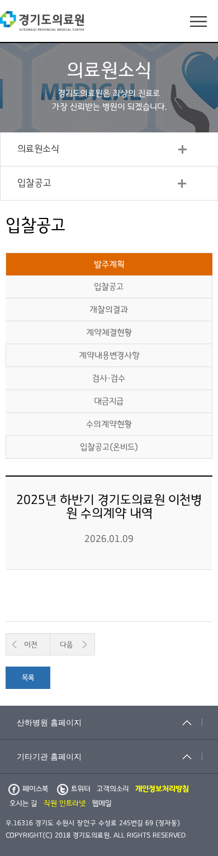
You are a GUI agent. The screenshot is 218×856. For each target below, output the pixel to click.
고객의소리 (113, 789)
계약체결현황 (109, 332)
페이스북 (35, 789)
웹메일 (102, 803)
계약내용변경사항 (109, 355)
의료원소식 (38, 149)
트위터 (81, 789)
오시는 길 (23, 803)
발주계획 (109, 264)
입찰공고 (34, 183)
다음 (66, 645)
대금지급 (109, 401)
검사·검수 (108, 378)
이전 (30, 645)
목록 (28, 678)
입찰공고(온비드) (109, 447)
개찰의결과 (108, 309)
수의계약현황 (109, 424)
